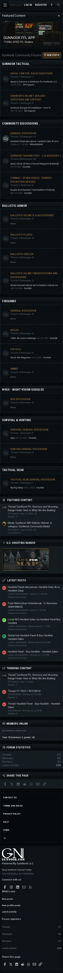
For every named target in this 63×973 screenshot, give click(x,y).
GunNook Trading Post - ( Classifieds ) (35, 155)
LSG (58, 765)
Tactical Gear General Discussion (32, 479)
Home (6, 830)
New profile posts (11, 905)
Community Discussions (20, 123)
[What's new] (51, 5)
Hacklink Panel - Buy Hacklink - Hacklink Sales (33, 651)
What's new (8, 891)
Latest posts (16, 580)
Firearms (9, 301)
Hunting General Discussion (28, 449)
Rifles (14, 330)
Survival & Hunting (16, 420)
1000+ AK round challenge (23, 338)
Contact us (10, 797)
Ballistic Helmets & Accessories (32, 215)
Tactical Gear (13, 470)
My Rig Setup (16, 487)
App (12, 438)
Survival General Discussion (29, 429)
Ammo (14, 368)
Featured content (19, 500)
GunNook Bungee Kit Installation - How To (30, 108)
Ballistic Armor (14, 205)
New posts (7, 899)
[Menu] (5, 5)
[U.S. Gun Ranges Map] (25, 570)
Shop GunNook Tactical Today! (17, 870)
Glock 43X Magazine (20, 357)
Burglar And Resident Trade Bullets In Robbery (32, 190)
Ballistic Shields (21, 254)
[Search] (58, 5)
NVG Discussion (20, 399)
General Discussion (23, 133)
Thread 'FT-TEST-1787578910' (24, 691)
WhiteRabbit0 (36, 144)
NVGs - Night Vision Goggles (23, 389)
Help (6, 822)
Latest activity (9, 911)
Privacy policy (11, 814)
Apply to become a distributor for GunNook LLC (33, 81)
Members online (17, 723)
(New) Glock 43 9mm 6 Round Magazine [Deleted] (34, 163)
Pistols (15, 349)
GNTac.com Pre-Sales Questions (31, 73)
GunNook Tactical (16, 64)
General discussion (23, 310)
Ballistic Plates (21, 234)
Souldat (26, 166)
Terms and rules (13, 805)
